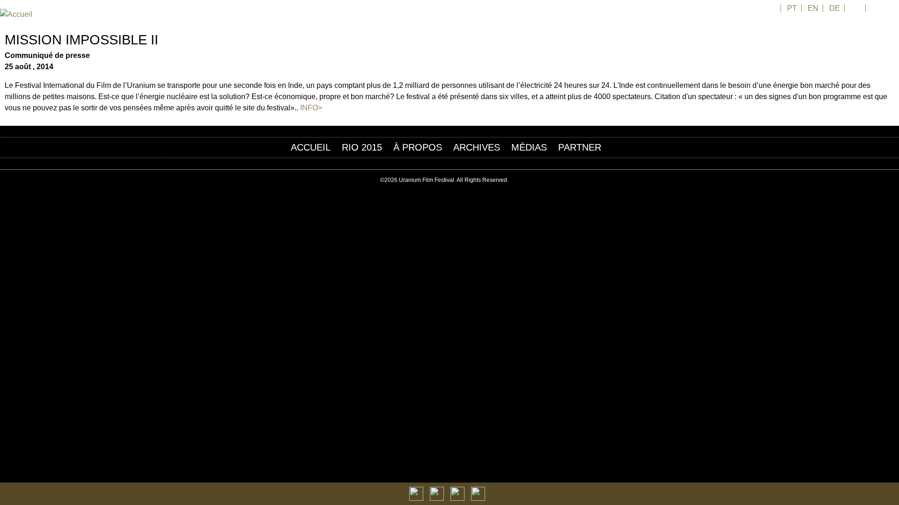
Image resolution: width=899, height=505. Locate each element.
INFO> (311, 108)
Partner (579, 147)
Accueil (311, 147)
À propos (417, 147)
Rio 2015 (362, 147)
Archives (476, 147)
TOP (894, 180)
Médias (529, 147)
